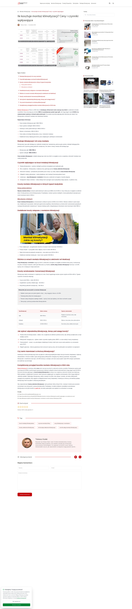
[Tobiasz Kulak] (19, 25)
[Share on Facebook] (75, 457)
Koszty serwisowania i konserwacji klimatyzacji (32, 96)
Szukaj (85, 11)
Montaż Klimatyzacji (56, 3)
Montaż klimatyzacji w (23, 110)
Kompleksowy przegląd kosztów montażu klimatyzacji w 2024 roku (38, 105)
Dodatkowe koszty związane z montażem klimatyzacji (34, 90)
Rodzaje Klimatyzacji (85, 3)
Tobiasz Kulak (23, 24)
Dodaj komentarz (25, 494)
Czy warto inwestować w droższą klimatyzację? (33, 102)
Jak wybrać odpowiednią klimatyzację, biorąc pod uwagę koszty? (37, 99)
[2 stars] (21, 407)
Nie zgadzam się (16, 601)
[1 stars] (19, 407)
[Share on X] (80, 457)
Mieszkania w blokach (26, 87)
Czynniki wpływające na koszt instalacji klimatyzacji (34, 79)
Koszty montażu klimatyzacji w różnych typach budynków (35, 82)
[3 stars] (23, 407)
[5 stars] (27, 407)
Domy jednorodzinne (26, 84)
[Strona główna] (18, 11)
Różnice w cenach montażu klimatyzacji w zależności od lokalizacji (38, 93)
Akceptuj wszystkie (16, 604)
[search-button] (109, 3)
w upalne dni (37, 388)
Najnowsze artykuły (45, 3)
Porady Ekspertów (67, 3)
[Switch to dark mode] (113, 3)
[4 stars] (25, 407)
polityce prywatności (21, 598)
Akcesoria (93, 3)
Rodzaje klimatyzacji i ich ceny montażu (30, 76)
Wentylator (76, 3)
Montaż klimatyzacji (22, 368)
